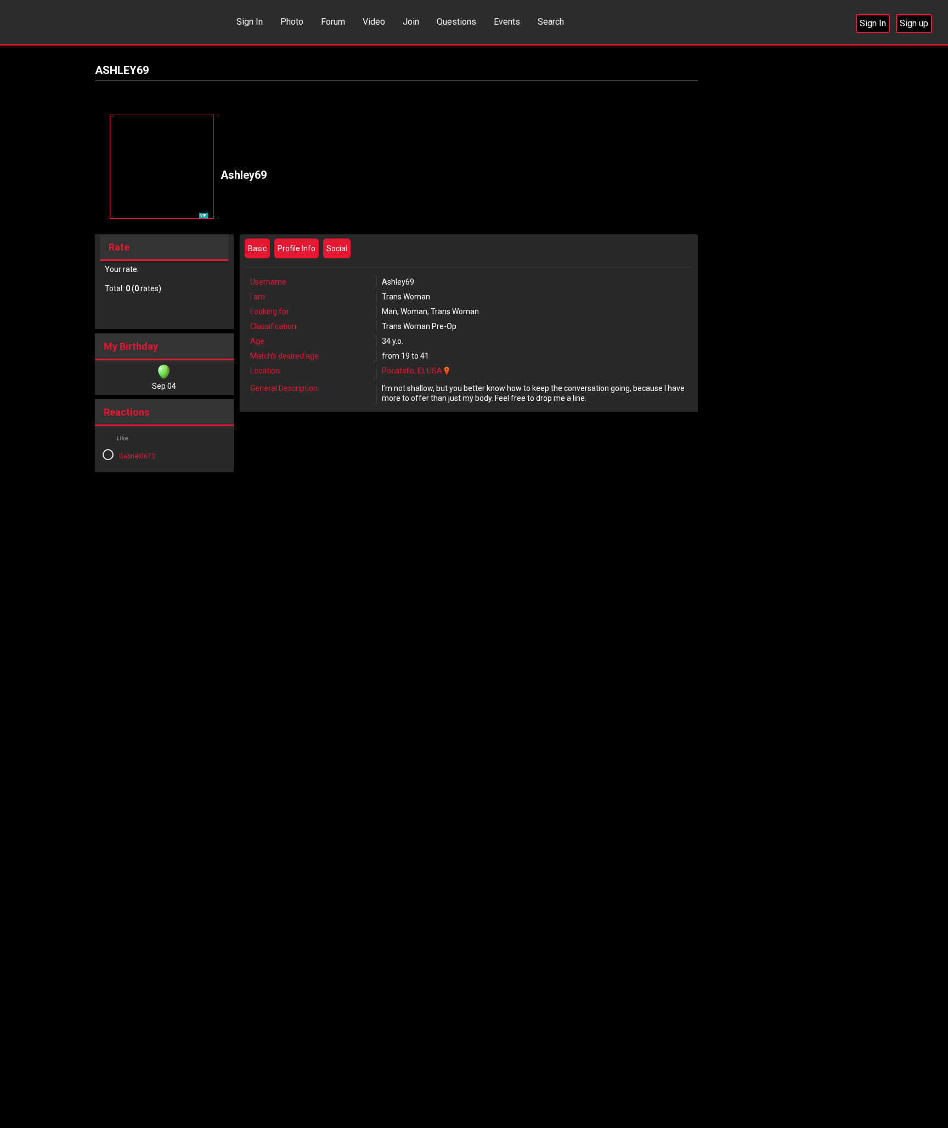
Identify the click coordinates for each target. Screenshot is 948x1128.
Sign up (914, 23)
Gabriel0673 (137, 456)
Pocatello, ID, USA (412, 370)
